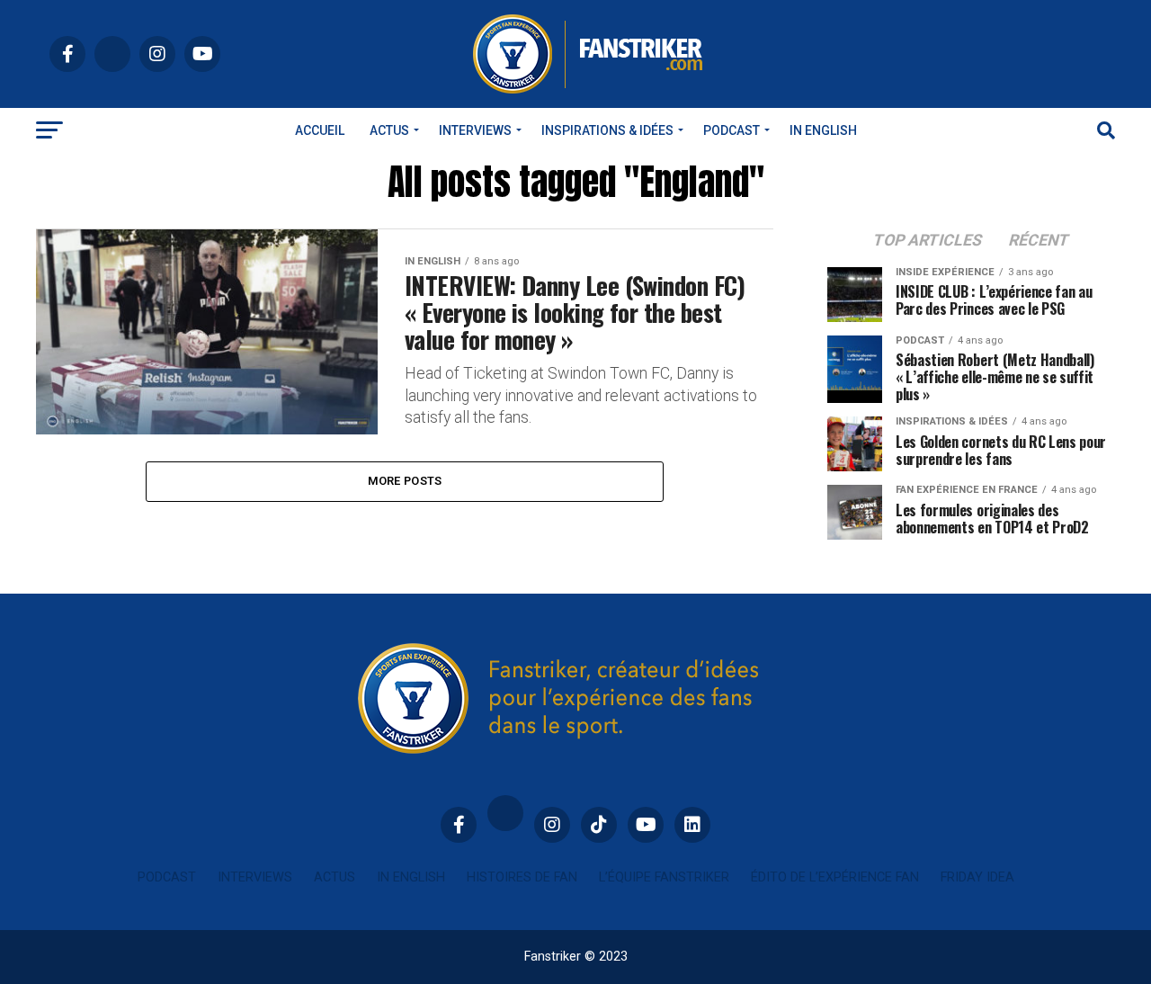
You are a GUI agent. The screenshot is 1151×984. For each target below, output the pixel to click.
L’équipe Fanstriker (664, 877)
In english (823, 130)
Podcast (731, 130)
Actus (389, 130)
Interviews (475, 130)
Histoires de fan (522, 877)
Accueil (319, 130)
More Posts (405, 481)
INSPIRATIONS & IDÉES (607, 130)
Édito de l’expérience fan (835, 877)
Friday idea (977, 877)
